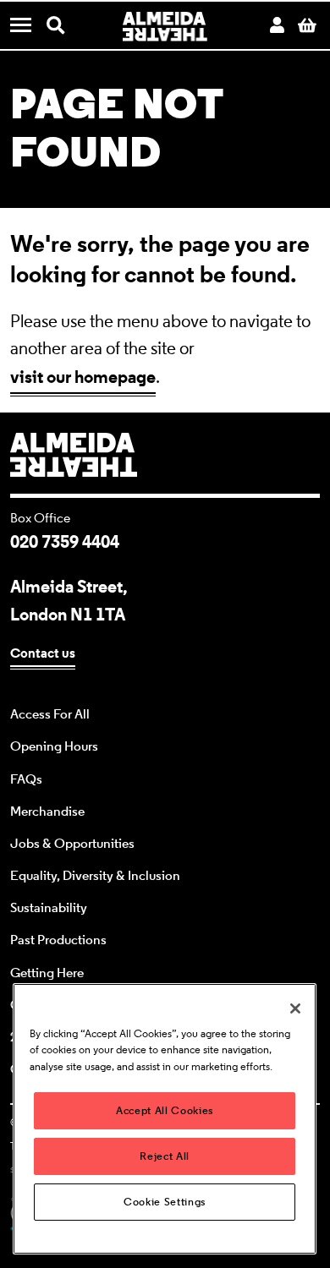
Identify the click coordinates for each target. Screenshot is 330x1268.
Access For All (50, 714)
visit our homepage (83, 376)
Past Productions (58, 940)
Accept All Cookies (164, 1110)
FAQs (26, 779)
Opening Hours (54, 746)
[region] (164, 1118)
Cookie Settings (165, 1201)
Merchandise (47, 811)
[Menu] (27, 26)
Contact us (42, 653)
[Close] (295, 1008)
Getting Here (47, 973)
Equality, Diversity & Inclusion (95, 876)
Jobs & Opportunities (72, 843)
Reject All (165, 1156)
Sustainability (48, 908)
